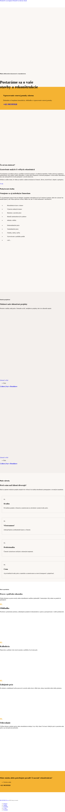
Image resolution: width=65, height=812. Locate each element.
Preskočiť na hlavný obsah (20, 0)
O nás (1, 183)
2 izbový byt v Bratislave (8, 386)
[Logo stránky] (7, 6)
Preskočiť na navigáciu (6, 0)
